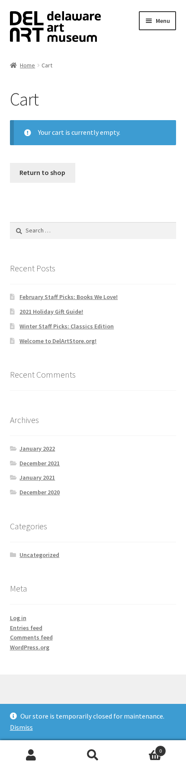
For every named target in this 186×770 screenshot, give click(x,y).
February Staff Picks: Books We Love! (68, 297)
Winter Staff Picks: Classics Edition (66, 326)
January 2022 (37, 448)
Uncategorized (39, 555)
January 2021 (37, 477)
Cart (143, 747)
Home (27, 65)
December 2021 (39, 463)
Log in (18, 618)
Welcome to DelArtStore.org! (57, 341)
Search (93, 755)
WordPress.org (29, 647)
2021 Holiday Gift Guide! (51, 311)
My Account (31, 755)
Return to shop (42, 172)
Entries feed (26, 628)
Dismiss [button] (21, 727)
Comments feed (31, 637)
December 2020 (39, 492)
